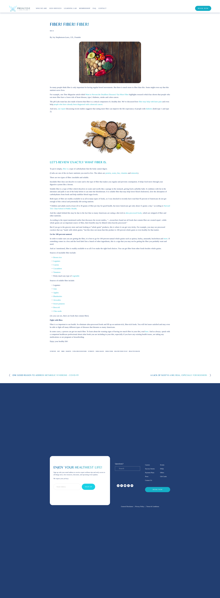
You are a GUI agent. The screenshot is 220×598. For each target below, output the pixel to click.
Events (162, 465)
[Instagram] (118, 485)
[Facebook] (121, 485)
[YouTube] (125, 485)
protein (108, 173)
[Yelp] (128, 485)
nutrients (91, 351)
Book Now (203, 8)
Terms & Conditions (152, 506)
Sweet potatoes (59, 304)
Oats (55, 289)
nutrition (53, 351)
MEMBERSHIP (84, 8)
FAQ (94, 8)
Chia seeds (57, 311)
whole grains (100, 351)
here (146, 331)
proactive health (134, 351)
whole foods (109, 351)
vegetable (75, 276)
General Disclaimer (127, 506)
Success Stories (150, 469)
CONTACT (102, 8)
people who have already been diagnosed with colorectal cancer (78, 104)
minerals (134, 173)
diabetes (149, 109)
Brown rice (57, 257)
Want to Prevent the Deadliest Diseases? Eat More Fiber (107, 94)
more (165, 239)
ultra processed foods (133, 213)
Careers (147, 465)
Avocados (57, 300)
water (114, 173)
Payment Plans (149, 472)
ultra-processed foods (79, 351)
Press (146, 476)
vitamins (124, 173)
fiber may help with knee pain (150, 102)
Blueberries (57, 296)
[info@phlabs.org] (132, 485)
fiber (63, 351)
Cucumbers (57, 269)
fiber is (65, 169)
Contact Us (148, 480)
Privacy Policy (139, 506)
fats (118, 173)
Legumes (56, 261)
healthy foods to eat (120, 351)
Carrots (56, 265)
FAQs (162, 469)
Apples (56, 293)
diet (58, 351)
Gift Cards (163, 476)
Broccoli (56, 307)
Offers (162, 472)
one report (62, 109)
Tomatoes (57, 272)
